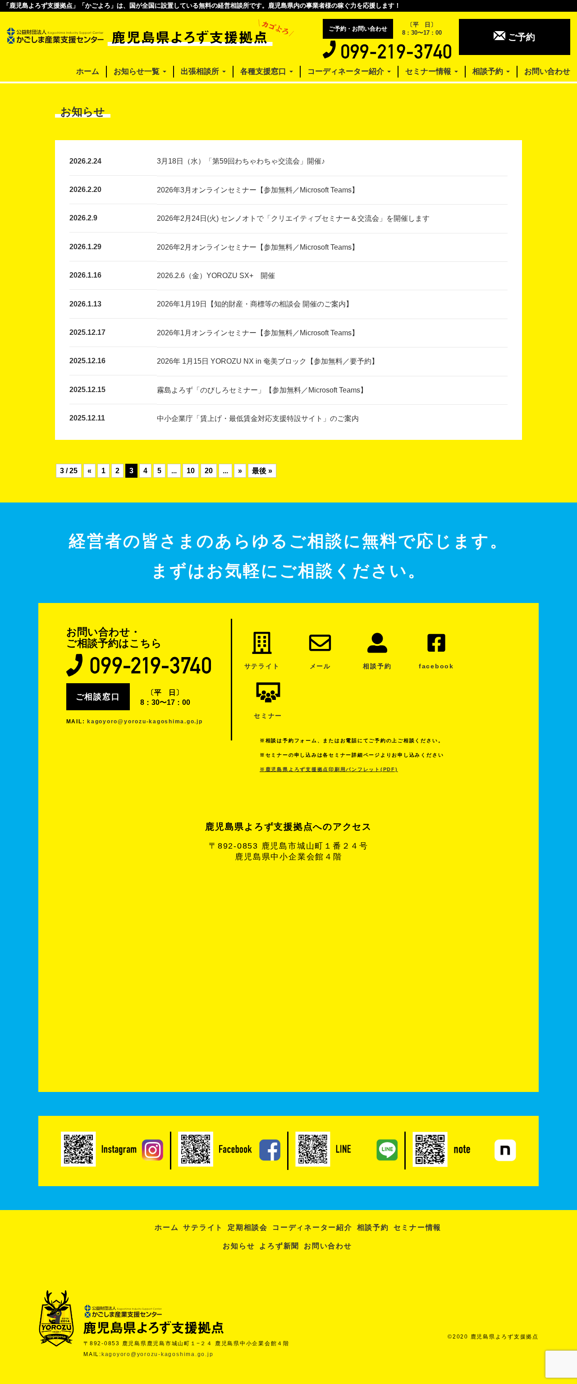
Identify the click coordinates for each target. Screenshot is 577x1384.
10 (191, 471)
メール (320, 666)
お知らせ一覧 (138, 71)
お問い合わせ (547, 71)
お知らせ (239, 1246)
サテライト (262, 666)
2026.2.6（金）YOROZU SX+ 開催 (216, 275)
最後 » (262, 471)
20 (209, 471)
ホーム (87, 71)
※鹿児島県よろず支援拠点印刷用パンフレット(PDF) (329, 769)
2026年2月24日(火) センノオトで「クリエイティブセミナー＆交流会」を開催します (293, 218)
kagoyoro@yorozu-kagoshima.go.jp (145, 721)
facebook (436, 666)
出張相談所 (201, 71)
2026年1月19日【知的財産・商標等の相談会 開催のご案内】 (255, 304)
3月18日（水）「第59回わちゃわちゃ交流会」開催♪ (241, 161)
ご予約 (520, 37)
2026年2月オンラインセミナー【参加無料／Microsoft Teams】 (258, 247)
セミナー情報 (429, 71)
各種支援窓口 (264, 71)
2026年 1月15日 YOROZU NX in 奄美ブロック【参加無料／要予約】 (268, 361)
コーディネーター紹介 (346, 71)
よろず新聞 (279, 1246)
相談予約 (488, 71)
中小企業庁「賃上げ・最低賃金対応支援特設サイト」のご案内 (258, 418)
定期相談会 (248, 1227)
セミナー (268, 716)
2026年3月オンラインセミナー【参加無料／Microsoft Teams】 (258, 190)
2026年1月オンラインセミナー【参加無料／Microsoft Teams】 (258, 333)
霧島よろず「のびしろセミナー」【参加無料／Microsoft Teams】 (262, 390)
